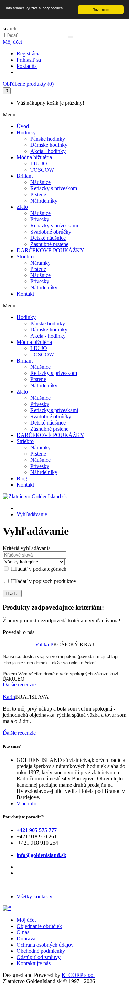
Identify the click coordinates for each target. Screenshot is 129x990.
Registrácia (29, 54)
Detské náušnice (48, 238)
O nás (23, 932)
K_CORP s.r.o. (78, 975)
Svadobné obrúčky (50, 232)
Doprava (26, 938)
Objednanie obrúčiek (39, 926)
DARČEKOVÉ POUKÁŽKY (50, 250)
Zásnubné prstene (49, 244)
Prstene (38, 194)
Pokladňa (27, 66)
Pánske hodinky (47, 139)
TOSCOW (42, 170)
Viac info (26, 803)
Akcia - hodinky (48, 151)
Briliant (25, 176)
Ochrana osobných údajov (45, 945)
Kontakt (25, 294)
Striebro (25, 256)
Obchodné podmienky (41, 951)
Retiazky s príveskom (53, 188)
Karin (9, 697)
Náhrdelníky (43, 201)
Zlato (22, 207)
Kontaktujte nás (34, 963)
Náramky (40, 263)
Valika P (44, 644)
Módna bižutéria (34, 157)
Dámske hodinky (48, 145)
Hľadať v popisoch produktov (43, 581)
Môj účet (12, 42)
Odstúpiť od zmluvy (39, 957)
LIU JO (38, 163)
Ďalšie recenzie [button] (19, 684)
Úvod (23, 126)
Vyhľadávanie (32, 514)
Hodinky (26, 132)
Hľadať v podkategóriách (38, 569)
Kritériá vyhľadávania (27, 548)
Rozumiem (101, 9)
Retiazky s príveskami (54, 225)
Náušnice (40, 182)
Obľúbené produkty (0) (28, 84)
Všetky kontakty (34, 896)
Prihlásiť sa (29, 60)
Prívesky (39, 219)
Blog (22, 478)
